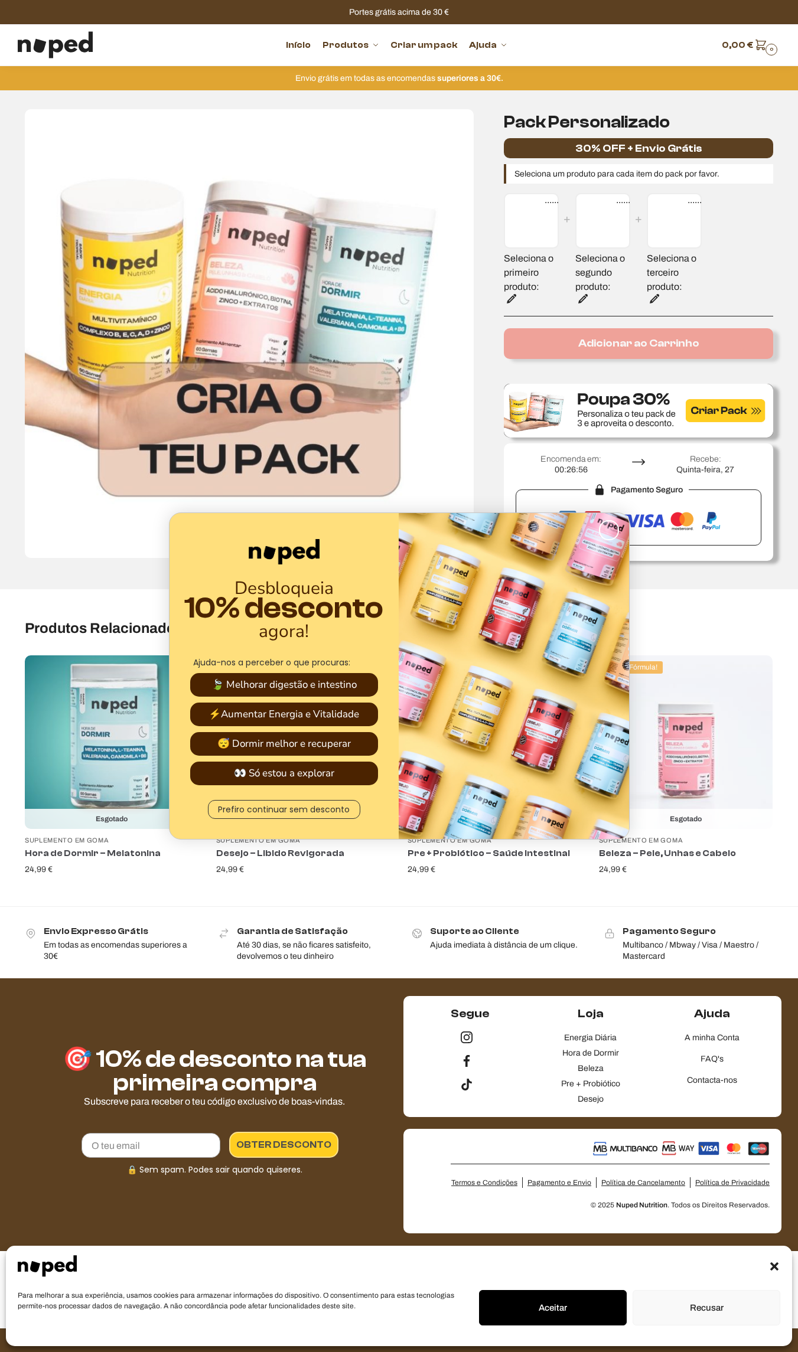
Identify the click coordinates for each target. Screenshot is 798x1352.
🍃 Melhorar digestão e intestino (284, 684)
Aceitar (553, 1307)
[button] (774, 1266)
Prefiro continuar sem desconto (284, 809)
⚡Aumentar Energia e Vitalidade (284, 714)
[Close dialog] (609, 530)
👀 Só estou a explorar (284, 773)
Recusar (707, 1307)
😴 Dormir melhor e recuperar (284, 743)
